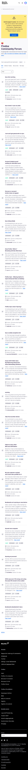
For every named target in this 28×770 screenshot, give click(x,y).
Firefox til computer (7, 676)
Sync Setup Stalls (10, 221)
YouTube (4, 740)
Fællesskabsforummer (8, 9)
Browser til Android (7, 678)
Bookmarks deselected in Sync (14, 607)
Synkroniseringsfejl (17, 322)
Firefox (8, 95)
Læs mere (14, 35)
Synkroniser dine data (7, 721)
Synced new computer (11, 528)
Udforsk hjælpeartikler (8, 664)
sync (21, 62)
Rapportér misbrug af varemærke (11, 653)
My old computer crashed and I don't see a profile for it (13, 473)
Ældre (3, 632)
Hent (2, 673)
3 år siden (16, 127)
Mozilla (5, 643)
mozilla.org (4, 757)
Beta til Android (5, 698)
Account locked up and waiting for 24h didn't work (13, 162)
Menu (22, 3)
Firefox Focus (5, 684)
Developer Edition (6, 693)
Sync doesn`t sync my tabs (12, 105)
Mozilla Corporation (11, 744)
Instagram (7, 740)
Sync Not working (10, 77)
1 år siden (18, 99)
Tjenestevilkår (5, 759)
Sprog (2, 732)
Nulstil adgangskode (7, 718)
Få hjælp (3, 724)
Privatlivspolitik (6, 762)
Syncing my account (11, 556)
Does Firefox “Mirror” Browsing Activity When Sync (13, 250)
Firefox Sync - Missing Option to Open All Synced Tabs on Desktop (14, 277)
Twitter (3, 659)
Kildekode (4, 656)
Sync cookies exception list (13, 333)
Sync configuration (17, 210)
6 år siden (19, 184)
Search (19, 3)
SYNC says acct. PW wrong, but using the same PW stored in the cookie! (15, 580)
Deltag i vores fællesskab (8, 661)
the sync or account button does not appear (12, 192)
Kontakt (3, 767)
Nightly (3, 701)
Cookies (3, 765)
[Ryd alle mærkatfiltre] (25, 62)
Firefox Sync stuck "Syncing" (13, 306)
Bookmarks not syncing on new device (16, 502)
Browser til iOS (5, 681)
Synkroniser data (16, 95)
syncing (7, 392)
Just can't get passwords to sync (14, 133)
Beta (2, 696)
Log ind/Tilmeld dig (6, 713)
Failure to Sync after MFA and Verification (11, 445)
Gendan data (15, 434)
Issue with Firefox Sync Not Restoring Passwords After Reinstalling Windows (13, 362)
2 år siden (17, 495)
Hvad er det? (5, 715)
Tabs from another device (12, 416)
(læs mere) (22, 86)
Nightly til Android (6, 704)
